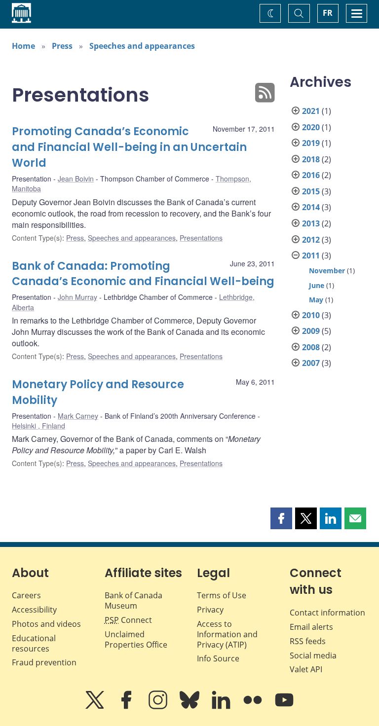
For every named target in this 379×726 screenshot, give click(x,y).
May (316, 299)
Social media (313, 655)
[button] (281, 518)
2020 (311, 127)
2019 (311, 143)
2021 (311, 111)
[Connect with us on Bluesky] (190, 706)
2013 (311, 223)
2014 (311, 207)
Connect (128, 620)
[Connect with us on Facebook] (127, 706)
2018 (311, 159)
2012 (311, 239)
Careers (26, 595)
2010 (311, 315)
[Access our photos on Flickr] (253, 706)
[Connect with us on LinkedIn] (222, 706)
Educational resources (34, 643)
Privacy (210, 609)
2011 (311, 255)
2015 (311, 191)
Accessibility (34, 609)
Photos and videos (46, 623)
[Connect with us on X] (96, 706)
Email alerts (311, 626)
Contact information (327, 612)
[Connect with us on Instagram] (159, 706)
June (316, 285)
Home (23, 45)
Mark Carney (78, 416)
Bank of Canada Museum (133, 600)
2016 (311, 175)
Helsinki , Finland (38, 426)
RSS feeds (308, 641)
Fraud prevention (44, 662)
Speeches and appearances (142, 45)
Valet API (306, 669)
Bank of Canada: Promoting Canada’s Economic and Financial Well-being (143, 274)
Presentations (201, 238)
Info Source (218, 658)
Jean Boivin (76, 178)
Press (62, 45)
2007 (311, 363)
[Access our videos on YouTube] (284, 706)
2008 (311, 347)
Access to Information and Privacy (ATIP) (227, 634)
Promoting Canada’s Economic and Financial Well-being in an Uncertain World (129, 147)
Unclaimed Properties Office (136, 639)
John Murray (77, 297)
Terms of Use (221, 595)
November (327, 270)
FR (328, 12)
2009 (311, 331)
